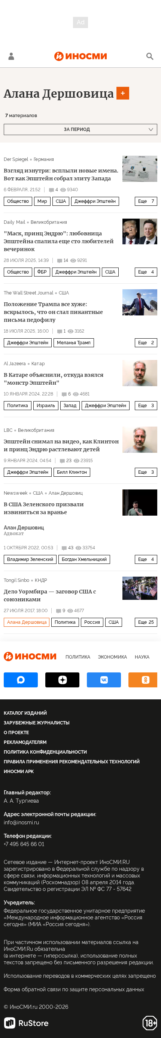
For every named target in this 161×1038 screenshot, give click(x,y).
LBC (8, 430)
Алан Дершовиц (66, 493)
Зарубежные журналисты (37, 723)
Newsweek (15, 493)
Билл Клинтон (72, 472)
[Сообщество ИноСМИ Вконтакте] (104, 679)
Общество (18, 201)
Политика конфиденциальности (45, 752)
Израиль (46, 405)
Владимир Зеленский (30, 559)
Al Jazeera (15, 363)
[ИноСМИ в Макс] (21, 679)
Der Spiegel (16, 159)
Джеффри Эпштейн (95, 201)
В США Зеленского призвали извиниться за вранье (44, 508)
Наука (142, 657)
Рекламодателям (25, 742)
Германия (44, 159)
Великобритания (49, 222)
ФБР (42, 272)
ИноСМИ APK (19, 771)
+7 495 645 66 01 (24, 844)
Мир (42, 201)
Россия (92, 622)
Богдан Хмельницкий (84, 559)
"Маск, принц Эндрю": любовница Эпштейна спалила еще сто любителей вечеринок (59, 241)
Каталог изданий (25, 713)
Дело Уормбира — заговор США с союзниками (50, 595)
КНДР (40, 580)
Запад (70, 405)
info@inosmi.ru (21, 822)
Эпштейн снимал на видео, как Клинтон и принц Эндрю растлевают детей (61, 445)
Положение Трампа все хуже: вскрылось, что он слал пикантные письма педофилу (53, 312)
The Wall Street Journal (28, 293)
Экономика (112, 657)
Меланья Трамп (74, 342)
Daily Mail (14, 222)
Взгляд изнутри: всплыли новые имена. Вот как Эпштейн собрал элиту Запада (61, 174)
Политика (17, 405)
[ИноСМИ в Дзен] (62, 679)
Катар (38, 363)
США (61, 201)
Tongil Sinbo (16, 580)
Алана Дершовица (59, 93)
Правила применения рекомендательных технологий (72, 761)
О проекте (16, 732)
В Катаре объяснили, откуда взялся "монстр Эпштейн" (53, 379)
